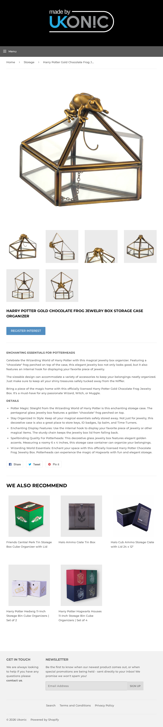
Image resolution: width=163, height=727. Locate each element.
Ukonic (22, 719)
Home (10, 62)
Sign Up (135, 686)
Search (51, 705)
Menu (12, 51)
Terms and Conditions (75, 705)
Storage (29, 62)
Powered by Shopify (45, 719)
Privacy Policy (104, 705)
